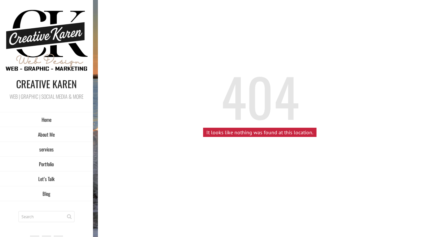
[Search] (69, 216)
